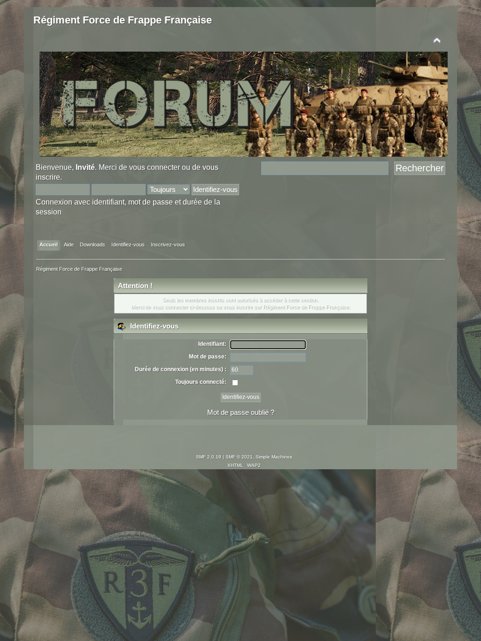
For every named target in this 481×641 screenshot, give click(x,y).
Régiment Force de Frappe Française (122, 20)
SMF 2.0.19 (208, 456)
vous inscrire (238, 307)
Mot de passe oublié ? (240, 412)
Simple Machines (274, 456)
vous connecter (154, 167)
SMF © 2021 (239, 456)
